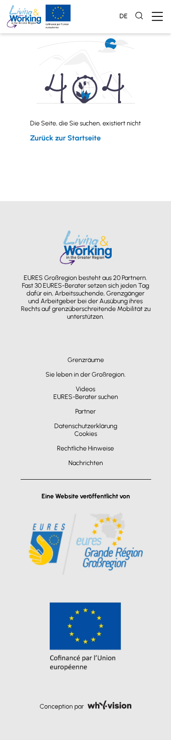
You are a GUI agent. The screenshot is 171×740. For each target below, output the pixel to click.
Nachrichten (85, 463)
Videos (85, 389)
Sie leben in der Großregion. (86, 374)
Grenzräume (85, 360)
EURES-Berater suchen (85, 397)
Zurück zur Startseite (65, 138)
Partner (85, 411)
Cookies (85, 434)
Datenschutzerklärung (85, 426)
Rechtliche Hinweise (85, 448)
